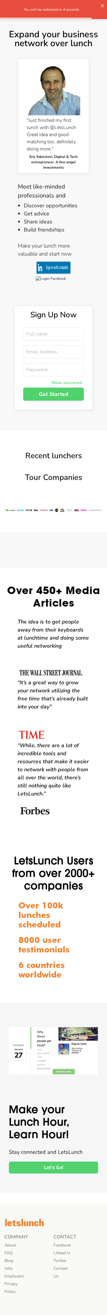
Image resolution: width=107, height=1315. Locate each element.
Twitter (60, 1260)
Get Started (53, 394)
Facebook (62, 1245)
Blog (8, 1260)
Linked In (62, 1253)
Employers (14, 1276)
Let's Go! (53, 1167)
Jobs (8, 1268)
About (10, 1245)
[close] (102, 6)
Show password (66, 383)
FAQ (8, 1253)
